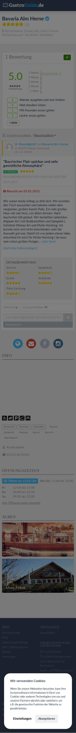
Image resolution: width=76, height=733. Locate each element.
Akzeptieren (46, 718)
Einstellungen (22, 718)
